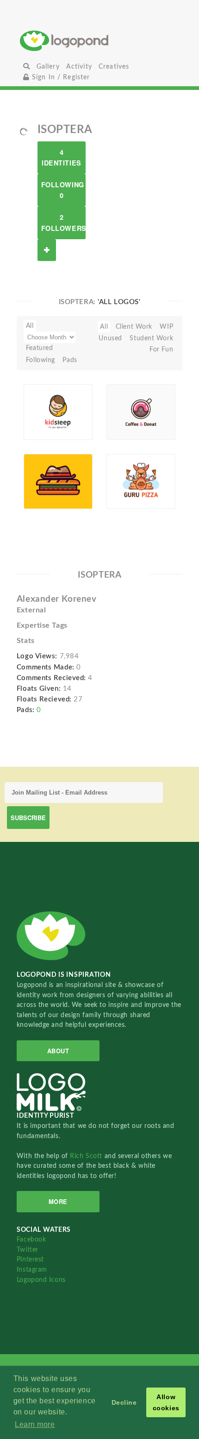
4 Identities (61, 157)
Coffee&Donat (131, 413)
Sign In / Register (60, 77)
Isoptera (50, 423)
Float (77, 425)
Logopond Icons (41, 1279)
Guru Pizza (128, 482)
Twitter (27, 1249)
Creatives (114, 66)
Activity (79, 66)
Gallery (48, 66)
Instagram (32, 1269)
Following (40, 360)
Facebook (31, 1239)
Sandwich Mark (44, 484)
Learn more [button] (35, 1424)
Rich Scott (87, 1155)
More (58, 1201)
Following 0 (62, 190)
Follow (46, 250)
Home (100, 40)
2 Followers (63, 222)
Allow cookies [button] (166, 1402)
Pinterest (30, 1259)
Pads (69, 360)
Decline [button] (124, 1402)
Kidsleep (42, 413)
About (58, 1050)
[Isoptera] (24, 131)
